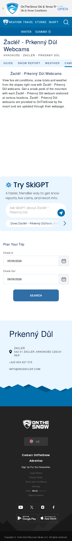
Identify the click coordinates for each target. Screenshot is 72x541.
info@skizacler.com (24, 369)
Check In (8, 252)
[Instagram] (42, 507)
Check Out (9, 271)
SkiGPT (53, 22)
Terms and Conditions (36, 481)
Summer (41, 32)
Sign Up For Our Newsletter (36, 467)
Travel (28, 22)
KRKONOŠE (12, 55)
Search (36, 295)
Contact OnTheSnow (36, 455)
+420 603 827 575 (20, 362)
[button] (66, 22)
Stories (40, 22)
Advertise (36, 461)
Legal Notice (36, 472)
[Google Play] (27, 518)
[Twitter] (31, 507)
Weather (15, 22)
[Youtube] (20, 507)
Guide (8, 63)
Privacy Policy (36, 477)
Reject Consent (35, 495)
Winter (26, 32)
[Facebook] (53, 507)
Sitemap (36, 486)
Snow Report (29, 63)
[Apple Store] (48, 518)
